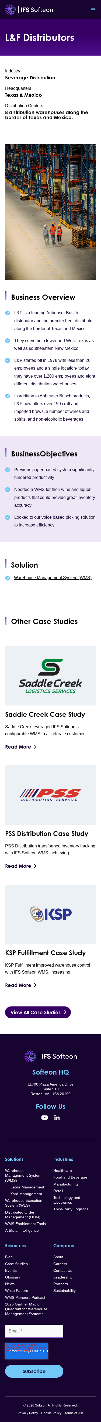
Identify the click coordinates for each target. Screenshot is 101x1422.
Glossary (12, 1277)
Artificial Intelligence (22, 1230)
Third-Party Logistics (70, 1209)
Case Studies (16, 1264)
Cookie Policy (51, 1413)
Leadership (62, 1277)
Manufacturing (65, 1184)
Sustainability (64, 1290)
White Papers (16, 1290)
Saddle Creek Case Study (45, 714)
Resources (15, 1245)
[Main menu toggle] (93, 10)
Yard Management (23, 1194)
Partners (60, 1284)
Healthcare (62, 1170)
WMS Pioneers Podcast (25, 1297)
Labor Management (24, 1187)
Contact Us (62, 1270)
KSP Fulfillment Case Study (45, 953)
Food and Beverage (70, 1177)
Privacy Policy (28, 1413)
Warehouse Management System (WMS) (53, 577)
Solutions (14, 1159)
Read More (18, 747)
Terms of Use (74, 1413)
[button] (38, 1012)
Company (63, 1245)
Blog (9, 1257)
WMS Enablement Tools (25, 1224)
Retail (58, 1191)
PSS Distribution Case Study (46, 834)
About (58, 1257)
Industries (63, 1159)
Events (11, 1270)
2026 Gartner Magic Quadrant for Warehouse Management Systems (26, 1309)
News (10, 1284)
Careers (60, 1264)
